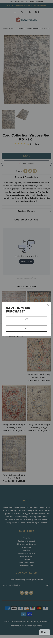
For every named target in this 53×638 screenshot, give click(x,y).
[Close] (48, 305)
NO (26, 328)
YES (26, 319)
